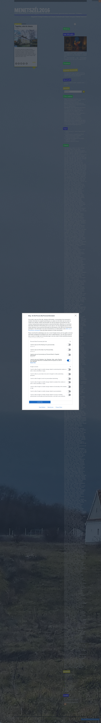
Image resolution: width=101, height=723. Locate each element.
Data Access (50, 407)
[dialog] (50, 361)
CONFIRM (40, 402)
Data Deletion (42, 407)
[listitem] (50, 341)
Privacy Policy (59, 407)
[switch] (69, 345)
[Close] (76, 316)
